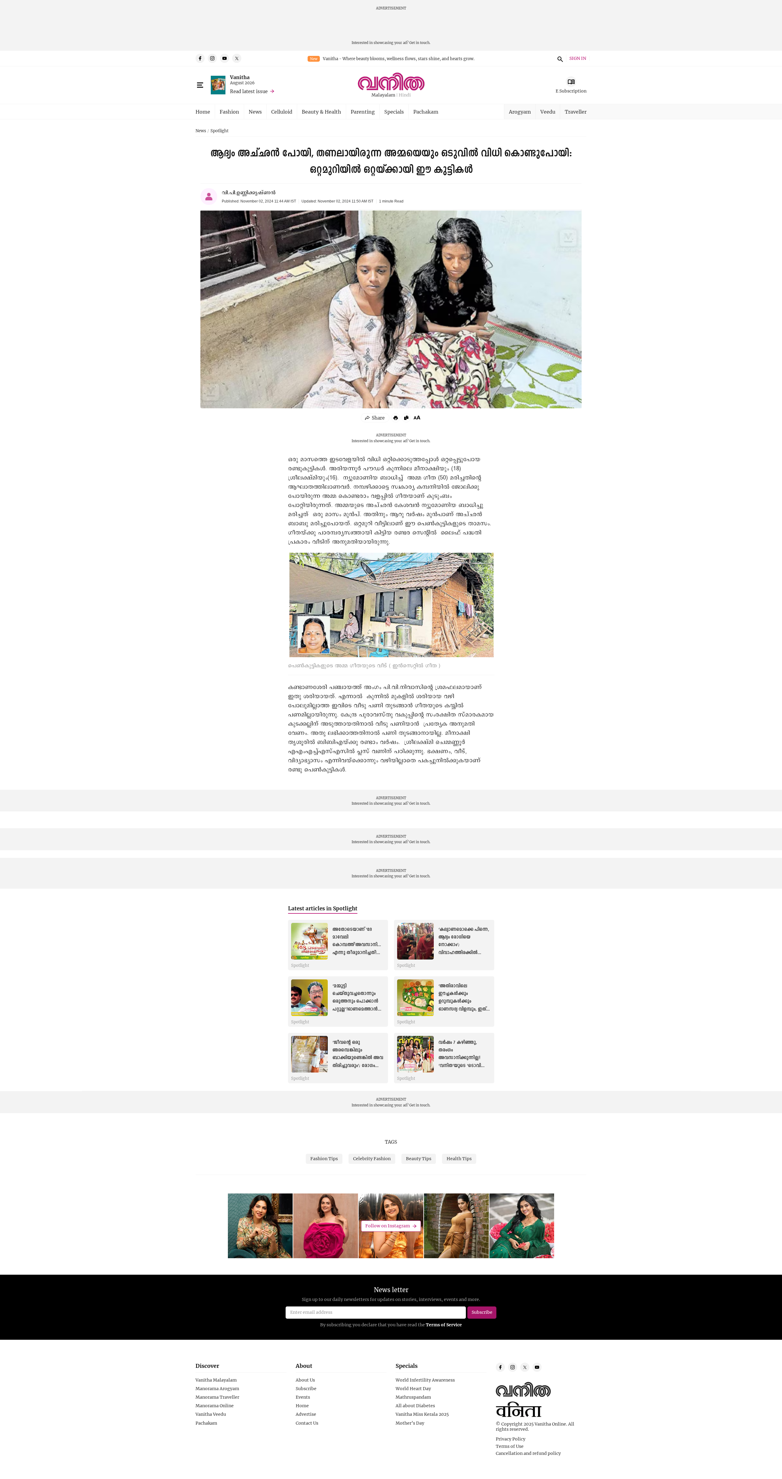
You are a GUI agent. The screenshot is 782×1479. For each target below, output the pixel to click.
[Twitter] (236, 58)
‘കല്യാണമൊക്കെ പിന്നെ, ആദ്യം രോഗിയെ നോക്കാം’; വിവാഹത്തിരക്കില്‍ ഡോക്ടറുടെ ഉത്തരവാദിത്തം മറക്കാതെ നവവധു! (463, 952)
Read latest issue (249, 91)
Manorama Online (215, 1405)
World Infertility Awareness (425, 1380)
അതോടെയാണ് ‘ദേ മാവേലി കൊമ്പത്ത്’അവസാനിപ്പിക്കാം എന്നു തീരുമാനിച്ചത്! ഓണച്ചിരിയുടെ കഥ (362, 945)
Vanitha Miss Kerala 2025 (422, 1414)
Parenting (363, 111)
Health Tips (459, 1158)
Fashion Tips (324, 1158)
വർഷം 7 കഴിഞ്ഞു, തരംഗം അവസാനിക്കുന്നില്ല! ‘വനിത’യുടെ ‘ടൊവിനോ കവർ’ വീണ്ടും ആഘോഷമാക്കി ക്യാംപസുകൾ (463, 1065)
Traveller (575, 111)
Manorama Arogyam (217, 1388)
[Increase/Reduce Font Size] (417, 417)
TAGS (391, 1142)
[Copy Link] (406, 417)
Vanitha (240, 77)
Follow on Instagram (387, 1226)
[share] (375, 417)
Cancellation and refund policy (528, 1453)
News (255, 111)
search (559, 58)
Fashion (229, 111)
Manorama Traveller (217, 1397)
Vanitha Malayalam (216, 1380)
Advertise (306, 1414)
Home (203, 111)
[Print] (395, 417)
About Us (305, 1380)
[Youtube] (224, 58)
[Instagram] (212, 58)
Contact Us (307, 1423)
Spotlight (219, 131)
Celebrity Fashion (372, 1158)
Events (303, 1397)
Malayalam (383, 95)
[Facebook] (200, 58)
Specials (394, 111)
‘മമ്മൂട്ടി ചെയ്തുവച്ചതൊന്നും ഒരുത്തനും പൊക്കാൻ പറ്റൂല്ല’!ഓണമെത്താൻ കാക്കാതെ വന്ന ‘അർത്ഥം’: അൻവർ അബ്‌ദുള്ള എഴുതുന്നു (355, 1009)
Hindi (405, 95)
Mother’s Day (410, 1423)
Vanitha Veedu (211, 1414)
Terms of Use (510, 1446)
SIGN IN (577, 58)
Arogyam (520, 111)
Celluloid (281, 111)
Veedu (547, 111)
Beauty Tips (418, 1158)
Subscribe (306, 1388)
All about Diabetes (415, 1405)
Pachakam (425, 111)
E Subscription (571, 91)
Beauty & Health (321, 111)
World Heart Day (413, 1388)
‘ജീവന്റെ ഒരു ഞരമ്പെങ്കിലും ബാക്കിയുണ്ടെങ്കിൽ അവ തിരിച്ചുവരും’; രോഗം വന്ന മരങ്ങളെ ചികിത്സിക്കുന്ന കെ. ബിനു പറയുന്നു (357, 1065)
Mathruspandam (413, 1397)
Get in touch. (419, 42)
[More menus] (200, 85)
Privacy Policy (510, 1439)
